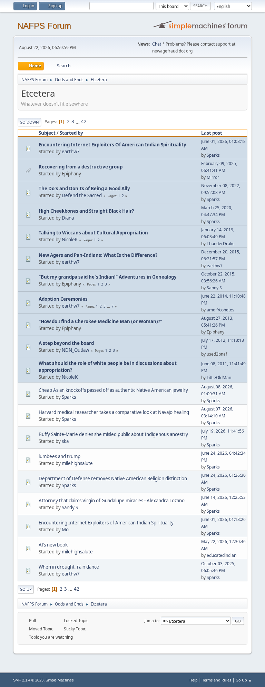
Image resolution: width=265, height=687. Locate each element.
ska (65, 441)
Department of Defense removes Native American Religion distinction (113, 478)
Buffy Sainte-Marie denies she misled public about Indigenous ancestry (113, 434)
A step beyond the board (66, 343)
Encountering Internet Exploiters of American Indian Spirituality (106, 523)
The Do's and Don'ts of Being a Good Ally (84, 188)
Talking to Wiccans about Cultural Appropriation (93, 233)
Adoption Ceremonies (63, 299)
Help (193, 680)
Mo (65, 529)
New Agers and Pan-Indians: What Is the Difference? (98, 255)
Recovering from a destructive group (80, 167)
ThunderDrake (221, 243)
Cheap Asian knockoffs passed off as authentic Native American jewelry (113, 390)
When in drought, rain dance (69, 567)
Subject (47, 133)
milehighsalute (77, 463)
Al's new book (53, 545)
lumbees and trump (59, 456)
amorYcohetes (220, 310)
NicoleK (70, 239)
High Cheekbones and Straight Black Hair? (86, 211)
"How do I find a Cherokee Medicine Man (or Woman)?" (100, 321)
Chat (156, 44)
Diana (68, 218)
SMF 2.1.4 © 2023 (28, 680)
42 (84, 121)
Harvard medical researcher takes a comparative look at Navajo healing (114, 412)
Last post (211, 133)
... (78, 121)
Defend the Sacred (82, 195)
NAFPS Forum (44, 25)
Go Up (26, 589)
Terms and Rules (216, 680)
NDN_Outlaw (75, 350)
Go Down (29, 122)
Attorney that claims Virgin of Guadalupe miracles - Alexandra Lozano (112, 500)
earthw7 (71, 151)
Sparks (213, 155)
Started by (71, 133)
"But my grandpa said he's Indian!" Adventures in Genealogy (108, 277)
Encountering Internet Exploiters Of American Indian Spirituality (112, 145)
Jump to (152, 620)
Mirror (213, 177)
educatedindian (221, 555)
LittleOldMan (219, 377)
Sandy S (214, 288)
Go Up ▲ (244, 680)
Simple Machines (60, 680)
